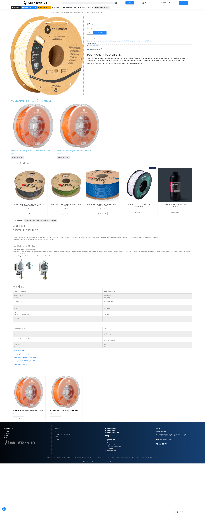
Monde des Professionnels (137, 41)
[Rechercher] (116, 3)
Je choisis (18, 506)
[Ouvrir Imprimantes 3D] (35, 7)
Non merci (7, 506)
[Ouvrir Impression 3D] (50, 7)
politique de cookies (110, 461)
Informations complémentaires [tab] (36, 220)
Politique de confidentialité (89, 461)
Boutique (57, 439)
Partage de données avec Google (11, 499)
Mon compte (58, 432)
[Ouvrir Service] (86, 7)
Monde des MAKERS (122, 41)
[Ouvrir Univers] (20, 7)
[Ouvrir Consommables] (75, 7)
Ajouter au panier (100, 32)
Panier (56, 437)
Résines (148, 41)
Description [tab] (18, 220)
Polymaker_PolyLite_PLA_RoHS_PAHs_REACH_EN (24, 360)
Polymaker (96, 45)
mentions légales (100, 461)
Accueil (52, 12)
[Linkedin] (163, 444)
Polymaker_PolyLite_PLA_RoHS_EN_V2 (21, 354)
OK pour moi (29, 506)
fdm (94, 43)
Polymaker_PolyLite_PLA (18, 350)
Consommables (59, 12)
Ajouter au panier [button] (17, 157)
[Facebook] (157, 444)
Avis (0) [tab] (53, 220)
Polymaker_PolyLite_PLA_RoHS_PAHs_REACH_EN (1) (24, 357)
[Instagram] (160, 444)
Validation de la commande (62, 434)
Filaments (66, 12)
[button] (4, 509)
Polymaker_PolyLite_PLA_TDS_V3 (20, 364)
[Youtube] (165, 444)
